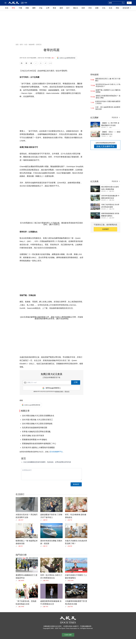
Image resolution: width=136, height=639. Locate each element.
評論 (40, 8)
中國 (20, 8)
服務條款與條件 (59, 391)
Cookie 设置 (68, 635)
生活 (110, 8)
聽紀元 (75, 8)
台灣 (47, 8)
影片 (68, 8)
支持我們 (105, 229)
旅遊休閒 (31, 44)
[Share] (17, 520)
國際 (34, 8)
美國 (27, 8)
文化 (103, 8)
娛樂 (96, 8)
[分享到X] (31, 63)
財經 (83, 8)
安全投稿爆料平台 (56, 452)
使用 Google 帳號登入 (53, 388)
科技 (90, 8)
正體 (22, 2)
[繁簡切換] (50, 63)
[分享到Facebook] (22, 63)
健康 (61, 8)
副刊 (21, 44)
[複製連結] (36, 63)
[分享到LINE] (26, 63)
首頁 (6, 8)
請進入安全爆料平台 (105, 146)
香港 (54, 8)
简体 (25, 2)
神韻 (117, 8)
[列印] (41, 63)
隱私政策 (67, 391)
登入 (129, 2)
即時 (13, 8)
